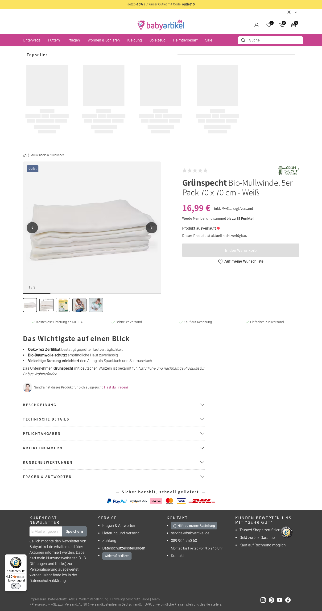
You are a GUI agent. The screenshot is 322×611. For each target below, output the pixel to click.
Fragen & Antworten (118, 525)
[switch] (16, 586)
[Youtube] (281, 599)
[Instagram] (264, 599)
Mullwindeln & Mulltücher (47, 155)
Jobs (145, 599)
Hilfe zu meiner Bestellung (196, 526)
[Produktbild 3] (63, 305)
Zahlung (109, 540)
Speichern (74, 531)
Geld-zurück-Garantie (257, 537)
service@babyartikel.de (190, 533)
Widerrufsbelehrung (93, 599)
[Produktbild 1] (30, 305)
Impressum (37, 599)
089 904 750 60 (184, 540)
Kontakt (177, 555)
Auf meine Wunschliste (244, 261)
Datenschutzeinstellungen (123, 548)
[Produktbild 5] (96, 305)
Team (156, 599)
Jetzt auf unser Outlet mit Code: (161, 4)
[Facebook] (289, 599)
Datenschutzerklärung (47, 580)
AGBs (73, 599)
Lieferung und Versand (121, 533)
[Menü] (24, 557)
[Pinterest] (273, 599)
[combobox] (270, 40)
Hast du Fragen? (116, 387)
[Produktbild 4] (79, 305)
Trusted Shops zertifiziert (260, 530)
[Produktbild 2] (46, 305)
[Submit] (243, 40)
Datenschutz (57, 599)
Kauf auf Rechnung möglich (262, 545)
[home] (161, 25)
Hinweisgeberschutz (125, 599)
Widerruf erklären (116, 556)
